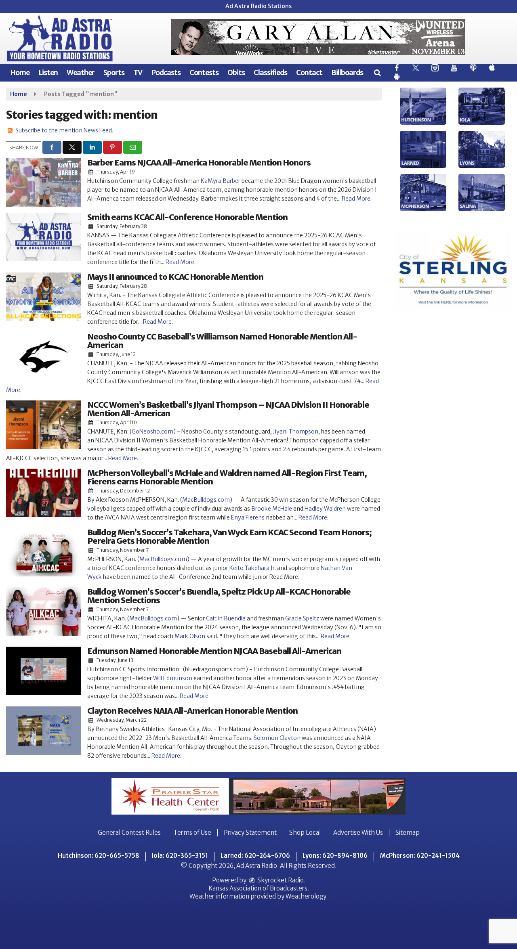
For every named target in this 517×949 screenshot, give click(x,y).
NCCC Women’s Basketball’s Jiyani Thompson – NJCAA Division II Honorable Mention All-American (228, 409)
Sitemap (407, 832)
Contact (309, 72)
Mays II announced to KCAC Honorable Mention (175, 277)
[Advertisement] (318, 37)
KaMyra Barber (220, 180)
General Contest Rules (129, 832)
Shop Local (305, 832)
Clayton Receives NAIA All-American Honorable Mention (192, 711)
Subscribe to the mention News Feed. (64, 130)
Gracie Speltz (302, 618)
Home (19, 72)
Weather (81, 72)
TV (137, 72)
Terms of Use (192, 832)
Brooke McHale (271, 508)
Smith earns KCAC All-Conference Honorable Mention (187, 217)
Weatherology (306, 896)
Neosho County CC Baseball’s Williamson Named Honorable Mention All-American (222, 340)
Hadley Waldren (325, 508)
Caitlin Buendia (226, 618)
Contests (204, 72)
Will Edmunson (172, 678)
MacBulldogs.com (206, 499)
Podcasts (166, 72)
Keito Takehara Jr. (252, 568)
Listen (48, 72)
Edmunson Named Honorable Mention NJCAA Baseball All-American (214, 651)
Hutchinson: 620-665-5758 (98, 855)
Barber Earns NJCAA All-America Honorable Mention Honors (199, 162)
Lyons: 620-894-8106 (335, 855)
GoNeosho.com (152, 431)
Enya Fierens (248, 517)
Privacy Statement (250, 832)
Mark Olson (189, 636)
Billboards (347, 72)
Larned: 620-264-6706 (255, 855)
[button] (377, 72)
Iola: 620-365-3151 (180, 855)
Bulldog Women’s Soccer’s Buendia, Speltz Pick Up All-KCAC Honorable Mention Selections (219, 596)
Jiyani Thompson (295, 431)
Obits (236, 72)
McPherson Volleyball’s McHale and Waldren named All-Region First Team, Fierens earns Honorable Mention (227, 477)
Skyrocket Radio (280, 880)
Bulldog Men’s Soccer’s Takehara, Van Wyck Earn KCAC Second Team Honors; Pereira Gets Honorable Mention (229, 536)
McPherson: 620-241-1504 (420, 855)
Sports (113, 72)
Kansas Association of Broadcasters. (258, 888)
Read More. (357, 198)
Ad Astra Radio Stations (258, 6)
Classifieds (270, 72)
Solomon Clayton (277, 738)
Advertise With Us (358, 832)
